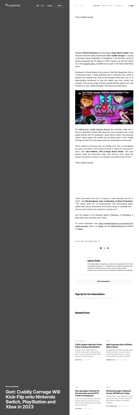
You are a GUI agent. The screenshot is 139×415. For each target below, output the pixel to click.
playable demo (89, 64)
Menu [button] (59, 5)
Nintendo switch (93, 241)
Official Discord (117, 226)
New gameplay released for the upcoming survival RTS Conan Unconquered (87, 393)
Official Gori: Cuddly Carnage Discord (94, 129)
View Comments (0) (103, 281)
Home (76, 5)
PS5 (99, 241)
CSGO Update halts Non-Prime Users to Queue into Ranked (88, 345)
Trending (82, 341)
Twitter (100, 226)
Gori (79, 241)
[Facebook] (37, 5)
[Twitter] (40, 5)
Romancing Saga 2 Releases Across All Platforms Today (118, 392)
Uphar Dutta (93, 260)
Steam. (80, 229)
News (7, 386)
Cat (76, 241)
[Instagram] (42, 5)
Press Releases (14, 386)
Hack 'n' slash (84, 241)
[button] (49, 6)
